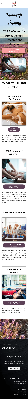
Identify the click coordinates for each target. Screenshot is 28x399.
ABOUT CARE (22, 392)
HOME (24, 387)
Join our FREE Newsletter (13, 50)
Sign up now (14, 368)
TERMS (16, 383)
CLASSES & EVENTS (20, 394)
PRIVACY (23, 383)
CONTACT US (22, 390)
